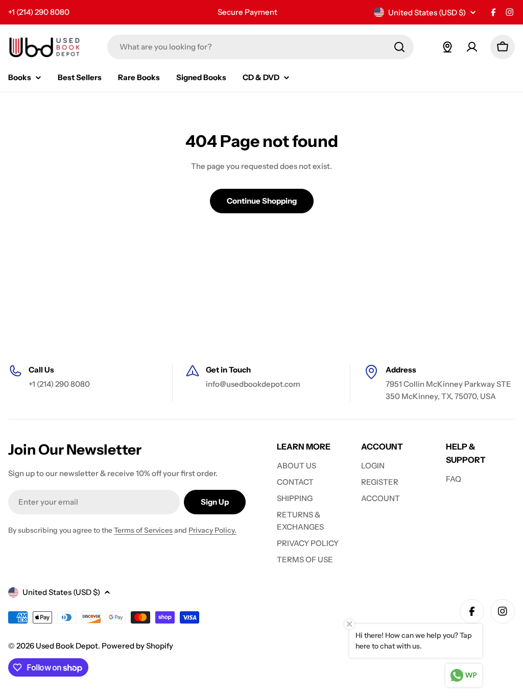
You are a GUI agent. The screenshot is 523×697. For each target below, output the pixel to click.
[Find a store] (447, 47)
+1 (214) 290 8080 (38, 12)
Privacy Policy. (212, 530)
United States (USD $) (427, 12)
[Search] (399, 47)
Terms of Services (143, 530)
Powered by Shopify (137, 646)
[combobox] (260, 47)
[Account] (472, 47)
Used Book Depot (67, 646)
